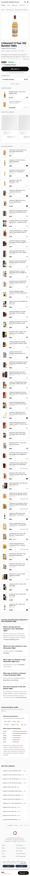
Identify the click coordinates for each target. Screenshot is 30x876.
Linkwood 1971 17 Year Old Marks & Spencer (13, 803)
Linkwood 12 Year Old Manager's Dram (12, 779)
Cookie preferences (21, 853)
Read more (26, 59)
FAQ (3, 853)
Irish (8, 5)
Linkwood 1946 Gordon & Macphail (11, 795)
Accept (21, 866)
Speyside (21, 664)
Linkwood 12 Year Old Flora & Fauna (12, 775)
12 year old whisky (21, 697)
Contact (4, 851)
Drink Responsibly (20, 856)
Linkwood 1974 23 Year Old (9, 811)
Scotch (3, 5)
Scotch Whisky (9, 9)
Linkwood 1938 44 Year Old (9, 787)
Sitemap (4, 856)
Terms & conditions (21, 848)
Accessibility (19, 851)
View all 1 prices (15, 83)
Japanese (14, 5)
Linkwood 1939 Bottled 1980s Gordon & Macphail (13, 791)
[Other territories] (28, 2)
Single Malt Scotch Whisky (10, 680)
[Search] (25, 2)
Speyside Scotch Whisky (21, 9)
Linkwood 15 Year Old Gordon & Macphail (13, 783)
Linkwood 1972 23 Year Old (9, 807)
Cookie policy (23, 863)
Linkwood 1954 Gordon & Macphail (11, 799)
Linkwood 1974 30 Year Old (9, 815)
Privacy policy (19, 845)
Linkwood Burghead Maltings (10, 819)
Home (2, 9)
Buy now (14, 69)
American (22, 5)
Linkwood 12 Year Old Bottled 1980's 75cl (13, 770)
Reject (8, 866)
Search (3, 845)
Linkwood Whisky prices (12, 639)
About (3, 848)
